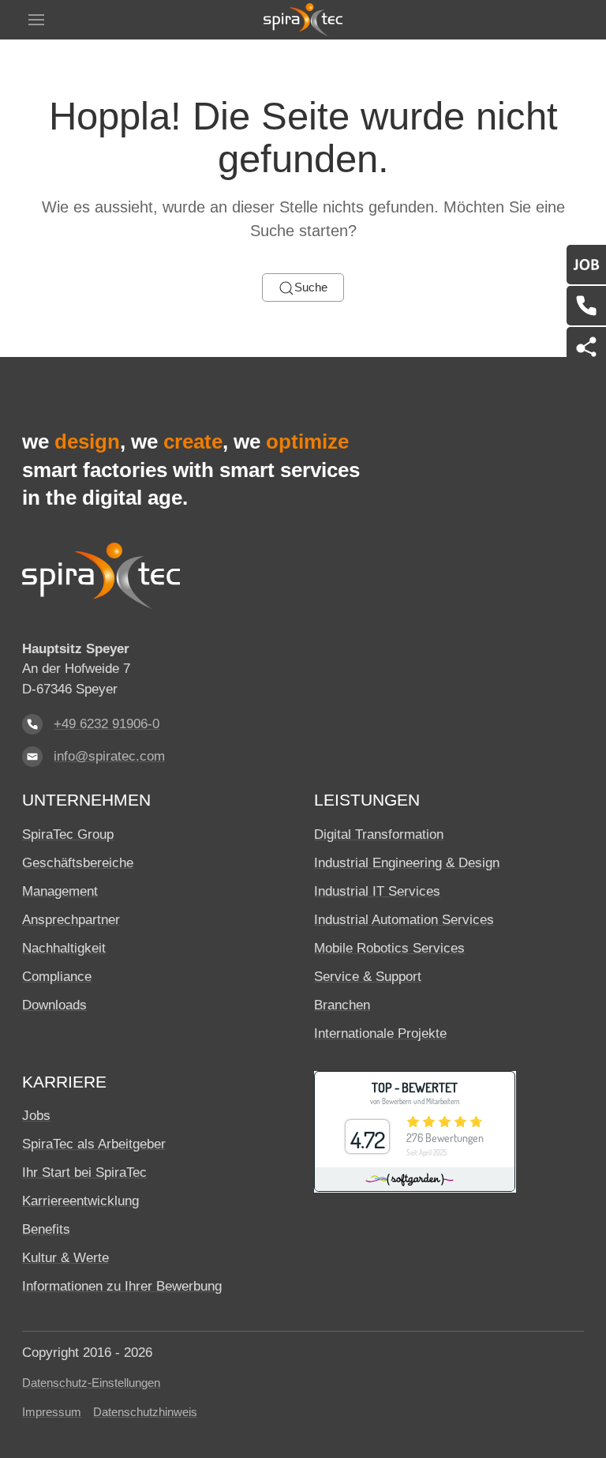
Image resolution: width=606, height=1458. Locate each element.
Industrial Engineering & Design (406, 862)
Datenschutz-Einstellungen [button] (91, 1383)
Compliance (57, 976)
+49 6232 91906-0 (106, 723)
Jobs (36, 1115)
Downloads (54, 1005)
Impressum (51, 1412)
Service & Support (367, 976)
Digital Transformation (378, 834)
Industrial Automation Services (404, 919)
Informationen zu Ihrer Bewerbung (122, 1286)
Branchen (342, 1005)
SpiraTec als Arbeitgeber (94, 1144)
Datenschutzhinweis (145, 1412)
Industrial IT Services (377, 891)
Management (60, 891)
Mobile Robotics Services (389, 948)
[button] (36, 19)
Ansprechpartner (71, 919)
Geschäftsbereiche (77, 862)
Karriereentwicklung (80, 1200)
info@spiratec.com (109, 756)
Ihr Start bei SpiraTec (84, 1172)
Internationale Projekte (380, 1033)
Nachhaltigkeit (64, 948)
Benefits (46, 1229)
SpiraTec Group (68, 834)
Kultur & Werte (65, 1257)
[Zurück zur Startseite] (303, 19)
